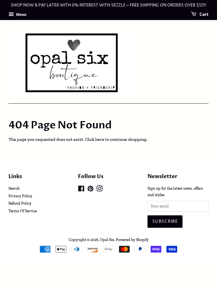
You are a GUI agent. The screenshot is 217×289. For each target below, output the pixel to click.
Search (14, 188)
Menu (20, 14)
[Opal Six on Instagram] (99, 189)
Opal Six (107, 239)
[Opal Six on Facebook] (81, 189)
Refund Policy (19, 203)
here (99, 139)
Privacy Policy (20, 196)
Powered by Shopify (132, 239)
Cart (204, 14)
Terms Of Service (22, 211)
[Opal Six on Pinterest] (90, 189)
